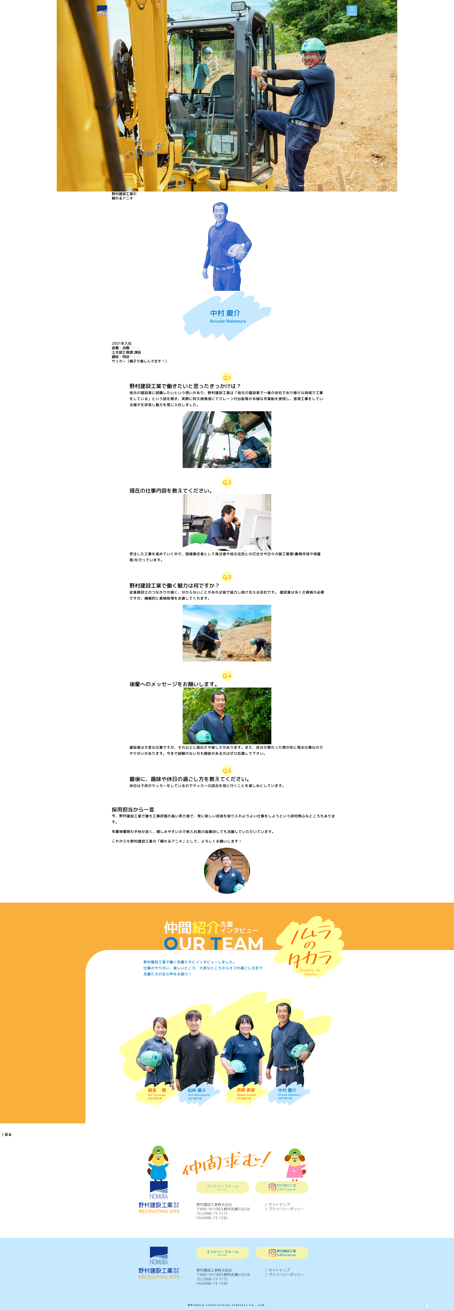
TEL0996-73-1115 (212, 1213)
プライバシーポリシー (288, 1208)
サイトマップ (279, 1204)
